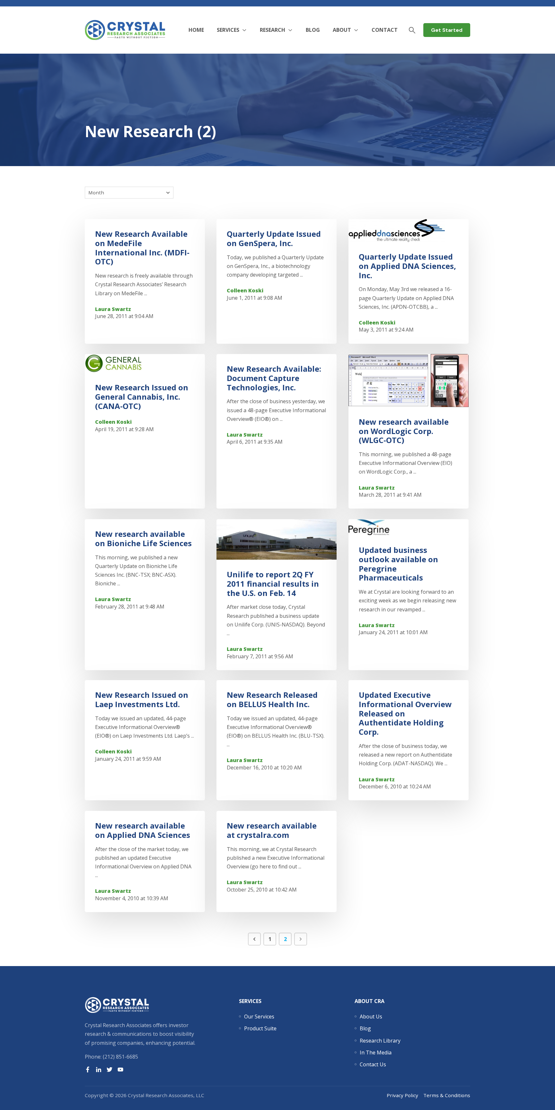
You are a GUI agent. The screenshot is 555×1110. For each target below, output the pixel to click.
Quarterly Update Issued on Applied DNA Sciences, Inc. (407, 265)
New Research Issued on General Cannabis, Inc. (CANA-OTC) (141, 396)
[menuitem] (259, 1016)
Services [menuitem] (250, 1001)
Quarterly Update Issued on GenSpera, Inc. (274, 238)
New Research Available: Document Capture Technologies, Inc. (274, 378)
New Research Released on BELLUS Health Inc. (272, 699)
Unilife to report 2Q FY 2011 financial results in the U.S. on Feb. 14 (273, 583)
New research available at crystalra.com (272, 830)
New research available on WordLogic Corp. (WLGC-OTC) (404, 431)
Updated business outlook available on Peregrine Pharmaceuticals (398, 564)
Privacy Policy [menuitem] (402, 1095)
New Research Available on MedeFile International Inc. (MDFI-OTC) (142, 247)
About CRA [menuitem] (369, 1001)
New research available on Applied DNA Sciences (142, 830)
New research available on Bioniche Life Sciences (143, 538)
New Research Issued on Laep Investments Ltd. (141, 699)
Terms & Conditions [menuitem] (446, 1095)
